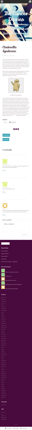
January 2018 (3, 362)
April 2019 (2, 351)
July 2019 (2, 347)
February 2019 (3, 353)
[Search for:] (5, 243)
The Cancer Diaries (16, 16)
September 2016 (3, 377)
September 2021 (3, 310)
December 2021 (3, 308)
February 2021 (3, 319)
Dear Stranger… (4, 259)
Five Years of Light (4, 251)
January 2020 (3, 336)
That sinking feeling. (14, 288)
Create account (3, 412)
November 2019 (3, 340)
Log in (2, 413)
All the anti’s (6, 135)
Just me (10, 276)
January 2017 (3, 371)
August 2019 (3, 345)
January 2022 (3, 306)
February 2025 (3, 297)
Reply (5, 172)
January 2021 (3, 321)
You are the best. (14, 280)
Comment (24, 234)
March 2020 (3, 332)
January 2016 (3, 392)
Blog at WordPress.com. (16, 424)
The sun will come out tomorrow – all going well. (9, 261)
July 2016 (2, 380)
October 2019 (3, 342)
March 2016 (3, 388)
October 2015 (3, 397)
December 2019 (3, 338)
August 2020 (3, 329)
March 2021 (3, 317)
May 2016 (2, 384)
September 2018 (4, 355)
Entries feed (3, 415)
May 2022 (2, 304)
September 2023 (4, 301)
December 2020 (3, 323)
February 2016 (3, 390)
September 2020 (4, 327)
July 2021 (2, 312)
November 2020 (3, 325)
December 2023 (3, 299)
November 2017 (3, 364)
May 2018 (2, 358)
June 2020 (2, 330)
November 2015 (3, 395)
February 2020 (3, 334)
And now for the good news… (17, 284)
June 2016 (2, 382)
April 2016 (2, 386)
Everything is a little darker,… (14, 272)
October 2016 (3, 375)
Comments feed (4, 417)
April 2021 (2, 316)
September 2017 (3, 366)
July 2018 (2, 356)
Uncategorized (3, 404)
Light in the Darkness (5, 253)
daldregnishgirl (12, 55)
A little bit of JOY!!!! (4, 256)
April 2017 (2, 369)
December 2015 (3, 393)
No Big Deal (5, 139)
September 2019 (3, 343)
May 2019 (2, 349)
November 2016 (3, 373)
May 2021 (2, 314)
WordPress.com (3, 419)
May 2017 (2, 367)
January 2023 (3, 303)
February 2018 (3, 360)
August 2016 (3, 379)
